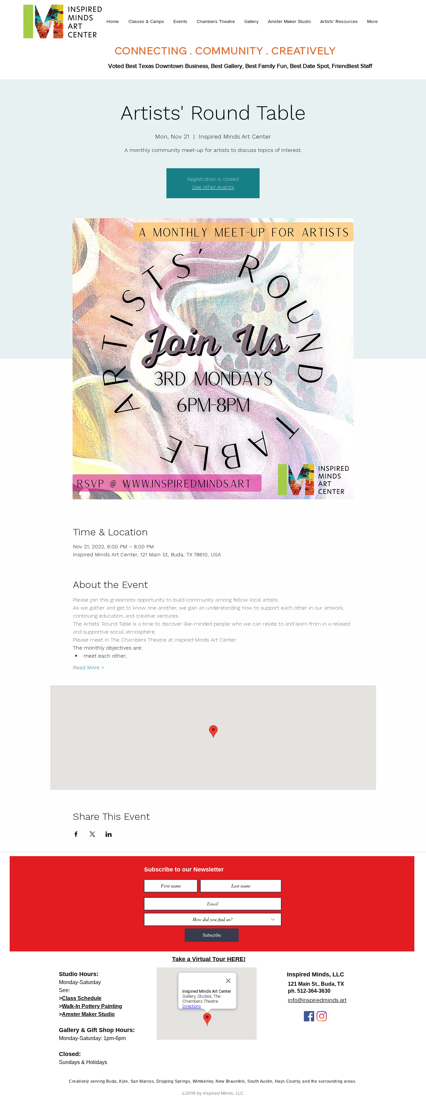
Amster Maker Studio (88, 1014)
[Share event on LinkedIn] (109, 834)
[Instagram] (322, 1016)
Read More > (89, 667)
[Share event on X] (92, 834)
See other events (213, 187)
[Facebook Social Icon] (309, 1016)
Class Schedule (82, 998)
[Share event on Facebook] (76, 834)
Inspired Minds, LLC (315, 974)
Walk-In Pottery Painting (92, 1006)
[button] (145, 21)
